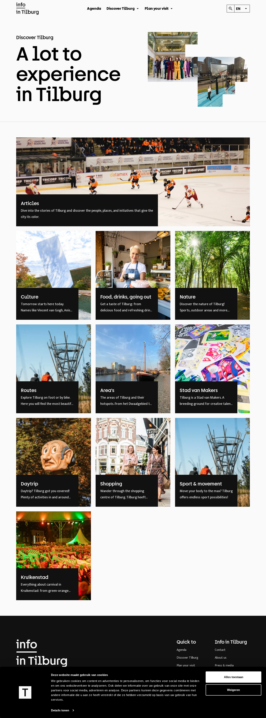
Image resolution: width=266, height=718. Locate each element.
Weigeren (233, 689)
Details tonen (60, 710)
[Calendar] (230, 8)
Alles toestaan (233, 677)
